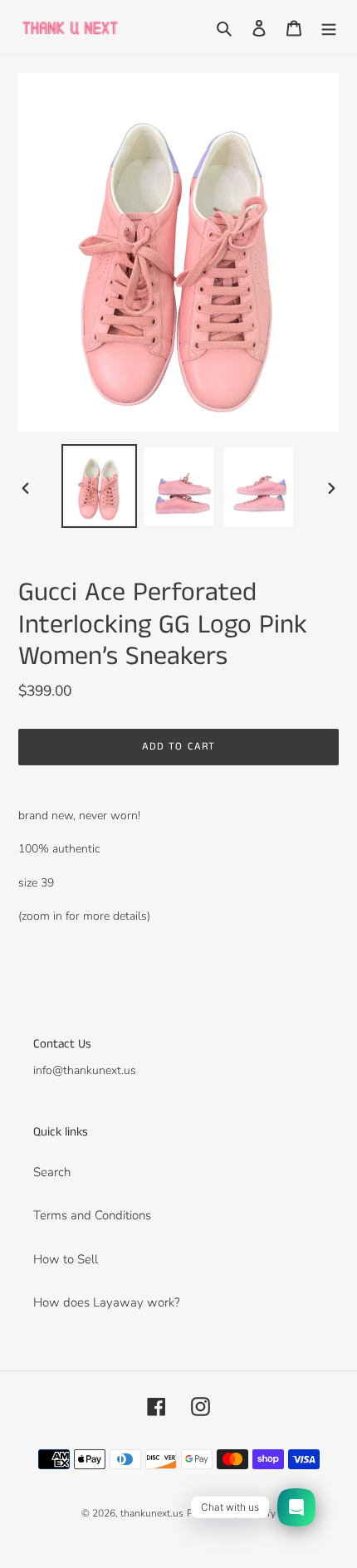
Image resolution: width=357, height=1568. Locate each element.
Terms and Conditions (92, 1215)
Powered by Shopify (231, 1513)
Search (52, 1172)
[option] (99, 486)
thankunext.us (151, 1513)
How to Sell (65, 1259)
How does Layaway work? (106, 1302)
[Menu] (328, 27)
